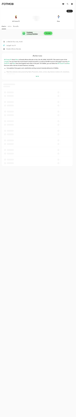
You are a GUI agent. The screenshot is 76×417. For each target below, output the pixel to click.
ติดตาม (70, 11)
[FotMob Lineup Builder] (37, 33)
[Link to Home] (8, 4)
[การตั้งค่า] (72, 4)
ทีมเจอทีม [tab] (16, 26)
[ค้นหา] (68, 4)
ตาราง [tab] (9, 26)
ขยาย (37, 76)
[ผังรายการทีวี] (63, 4)
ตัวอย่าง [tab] (4, 26)
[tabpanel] (37, 87)
